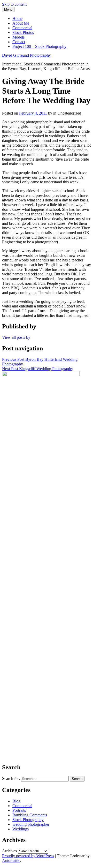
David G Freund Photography (26, 55)
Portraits (19, 810)
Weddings (20, 829)
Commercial (22, 28)
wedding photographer (30, 824)
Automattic (11, 860)
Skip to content (14, 4)
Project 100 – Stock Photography (39, 46)
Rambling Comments (29, 815)
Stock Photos (23, 32)
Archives (9, 851)
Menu (8, 9)
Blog (16, 801)
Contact (18, 42)
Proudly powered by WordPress (28, 856)
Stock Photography (28, 819)
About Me (20, 23)
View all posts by (16, 337)
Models (18, 37)
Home (17, 18)
